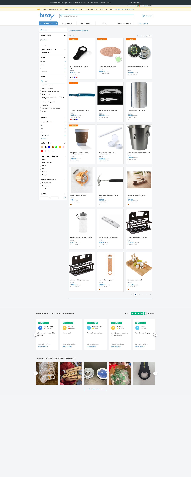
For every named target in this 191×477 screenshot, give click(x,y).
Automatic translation (44, 344)
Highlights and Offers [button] (48, 49)
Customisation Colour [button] (48, 180)
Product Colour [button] (45, 143)
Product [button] (43, 76)
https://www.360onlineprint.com (125, 9)
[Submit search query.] (41, 30)
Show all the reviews (94, 389)
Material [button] (43, 117)
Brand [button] (42, 57)
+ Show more (43, 138)
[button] (53, 61)
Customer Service (132, 6)
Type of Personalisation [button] (49, 156)
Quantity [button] (43, 194)
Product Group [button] (45, 35)
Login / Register (143, 23)
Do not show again (135, 2)
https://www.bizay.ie (72, 9)
